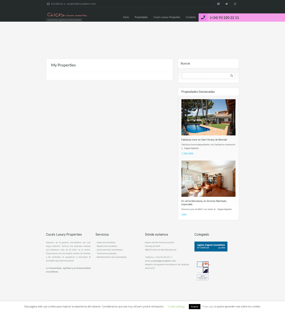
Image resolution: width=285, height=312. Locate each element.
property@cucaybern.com (81, 3)
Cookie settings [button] (176, 306)
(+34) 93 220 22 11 (224, 18)
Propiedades (141, 17)
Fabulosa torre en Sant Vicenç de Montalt (204, 139)
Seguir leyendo (191, 148)
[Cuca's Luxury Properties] (67, 16)
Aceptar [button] (194, 306)
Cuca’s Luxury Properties (167, 17)
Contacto (191, 17)
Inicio (126, 17)
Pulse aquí (209, 306)
